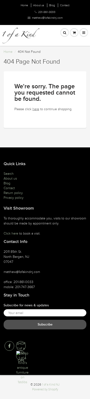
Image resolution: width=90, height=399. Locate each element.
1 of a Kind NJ (51, 385)
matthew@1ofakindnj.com (47, 17)
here (35, 109)
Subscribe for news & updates (26, 305)
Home (24, 5)
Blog (52, 5)
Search (9, 174)
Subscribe (45, 324)
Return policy (13, 193)
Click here (11, 233)
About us (38, 5)
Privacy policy (14, 198)
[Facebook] (9, 346)
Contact (64, 5)
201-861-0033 (46, 12)
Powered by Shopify (45, 389)
